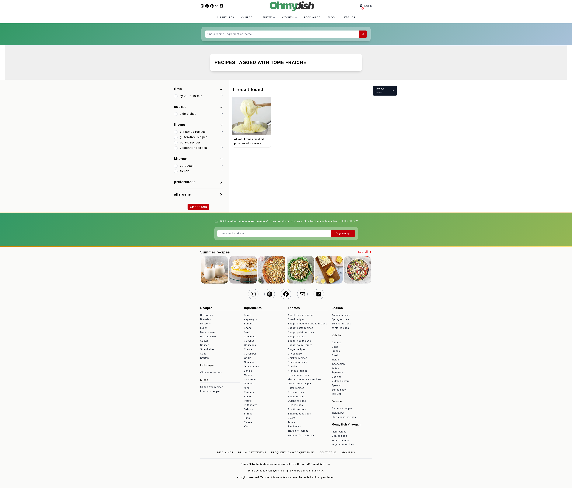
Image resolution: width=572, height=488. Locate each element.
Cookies (293, 366)
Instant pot (338, 413)
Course (246, 17)
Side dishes (207, 349)
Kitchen (288, 17)
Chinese (337, 342)
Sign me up (343, 233)
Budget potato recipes (301, 332)
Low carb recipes (210, 391)
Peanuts (249, 392)
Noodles (249, 383)
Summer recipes (341, 323)
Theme (267, 17)
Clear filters (198, 207)
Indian (335, 359)
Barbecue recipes (342, 408)
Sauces (204, 345)
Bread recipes (296, 319)
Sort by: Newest (380, 91)
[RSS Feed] (221, 6)
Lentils (248, 371)
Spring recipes (340, 319)
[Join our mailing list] (216, 6)
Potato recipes (296, 396)
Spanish (336, 385)
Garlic (247, 358)
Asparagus (250, 319)
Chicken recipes (297, 358)
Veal (246, 426)
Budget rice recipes (299, 340)
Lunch (203, 328)
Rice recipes (295, 405)
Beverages (206, 315)
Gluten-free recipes (211, 387)
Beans (248, 328)
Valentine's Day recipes (302, 435)
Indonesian (338, 364)
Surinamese (339, 389)
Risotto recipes (297, 409)
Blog (331, 17)
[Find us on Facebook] (212, 6)
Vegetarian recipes (343, 444)
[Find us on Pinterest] (207, 6)
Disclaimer (225, 452)
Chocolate (250, 336)
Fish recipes (339, 431)
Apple (247, 315)
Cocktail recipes (297, 362)
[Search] (363, 34)
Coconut (249, 340)
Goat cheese (251, 366)
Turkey (248, 422)
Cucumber (250, 353)
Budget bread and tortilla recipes (307, 323)
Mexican (337, 376)
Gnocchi (249, 362)
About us (348, 452)
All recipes (225, 17)
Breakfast (206, 319)
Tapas (291, 422)
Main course (207, 332)
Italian (335, 368)
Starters (205, 358)
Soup (203, 353)
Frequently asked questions (293, 452)
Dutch (335, 347)
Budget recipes (297, 336)
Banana (248, 323)
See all (363, 251)
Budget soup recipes (300, 345)
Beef (247, 332)
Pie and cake (208, 336)
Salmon (248, 409)
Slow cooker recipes (344, 417)
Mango (248, 375)
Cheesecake (295, 353)
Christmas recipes (211, 372)
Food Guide (312, 17)
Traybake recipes (298, 431)
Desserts (205, 323)
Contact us (328, 452)
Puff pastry (250, 405)
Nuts (247, 388)
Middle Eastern (341, 381)
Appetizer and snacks (301, 315)
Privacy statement (252, 452)
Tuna (247, 418)
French (336, 351)
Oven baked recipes (300, 383)
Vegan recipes (340, 440)
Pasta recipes (296, 388)
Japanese (337, 372)
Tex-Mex (337, 394)
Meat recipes (339, 436)
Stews (291, 418)
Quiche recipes (297, 401)
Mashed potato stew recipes (304, 379)
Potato (248, 401)
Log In (368, 6)
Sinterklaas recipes (299, 413)
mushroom (250, 379)
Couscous (250, 345)
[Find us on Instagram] (202, 6)
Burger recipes (296, 349)
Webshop (348, 17)
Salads (204, 340)
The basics (294, 426)
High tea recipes (297, 371)
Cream (248, 349)
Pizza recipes (296, 392)
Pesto (247, 396)
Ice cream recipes (298, 375)
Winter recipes (340, 328)
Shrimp (248, 413)
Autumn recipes (341, 315)
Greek (335, 355)
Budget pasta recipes (300, 328)
